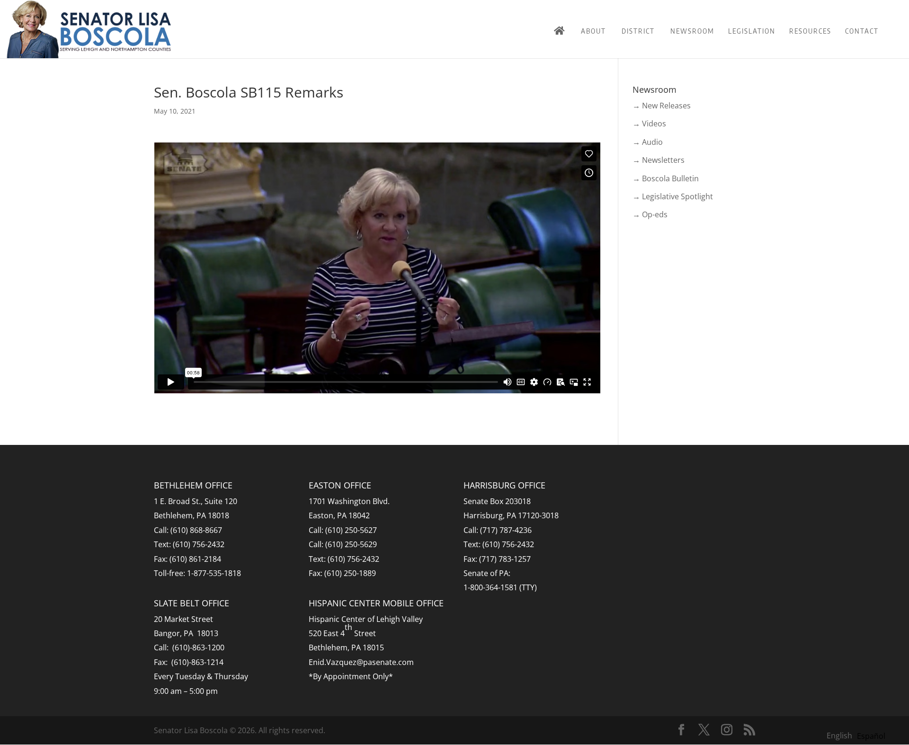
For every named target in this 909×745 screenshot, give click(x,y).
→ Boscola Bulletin (666, 178)
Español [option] (871, 736)
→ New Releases (662, 105)
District (638, 31)
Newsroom (692, 31)
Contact (862, 31)
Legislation (751, 31)
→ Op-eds (650, 214)
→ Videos (649, 123)
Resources (810, 31)
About (593, 31)
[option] (871, 736)
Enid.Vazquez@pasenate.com (361, 662)
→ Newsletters (659, 160)
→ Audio (648, 142)
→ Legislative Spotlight (673, 196)
